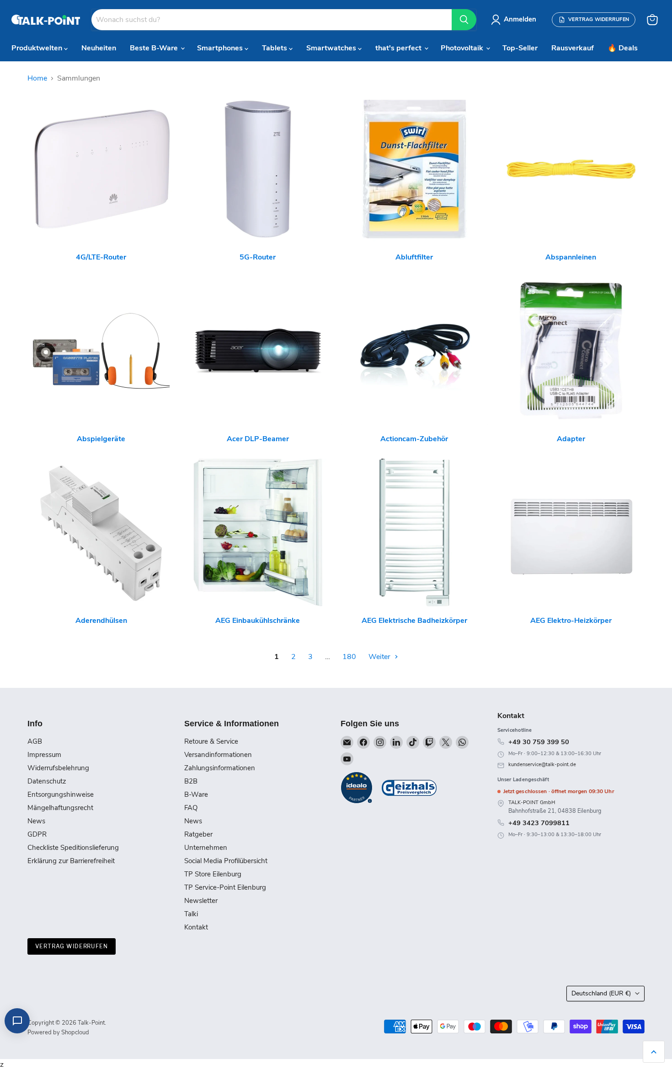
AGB (34, 741)
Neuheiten (98, 48)
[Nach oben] (654, 1052)
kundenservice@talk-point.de (542, 764)
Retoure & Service (211, 741)
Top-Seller (520, 48)
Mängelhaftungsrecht (60, 807)
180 (349, 657)
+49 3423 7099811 (539, 822)
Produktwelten (37, 48)
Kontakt (196, 927)
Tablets (275, 48)
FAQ (190, 807)
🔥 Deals (623, 48)
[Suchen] (464, 19)
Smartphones (221, 48)
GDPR (37, 834)
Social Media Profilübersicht (225, 860)
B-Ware (196, 794)
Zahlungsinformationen (219, 768)
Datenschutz (46, 781)
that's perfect (399, 48)
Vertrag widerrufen (71, 946)
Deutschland (601, 993)
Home (37, 78)
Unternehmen (205, 847)
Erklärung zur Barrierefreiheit (71, 860)
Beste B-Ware (155, 48)
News (36, 821)
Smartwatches (332, 48)
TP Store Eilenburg (212, 874)
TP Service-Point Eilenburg (225, 887)
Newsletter (201, 900)
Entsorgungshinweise (60, 794)
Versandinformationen (218, 754)
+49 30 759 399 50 (538, 741)
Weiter (380, 657)
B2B (190, 781)
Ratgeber (198, 834)
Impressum (44, 754)
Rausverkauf (572, 48)
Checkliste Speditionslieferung (73, 847)
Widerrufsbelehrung (58, 768)
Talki (191, 914)
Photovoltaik (463, 48)
